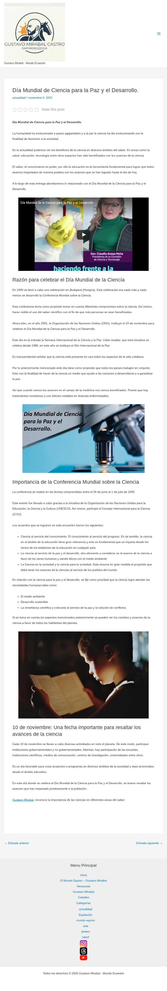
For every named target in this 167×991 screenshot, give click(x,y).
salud (85, 937)
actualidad (19, 97)
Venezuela (83, 886)
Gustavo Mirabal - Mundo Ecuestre (24, 63)
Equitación (85, 914)
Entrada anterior (16, 843)
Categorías (83, 903)
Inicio (83, 875)
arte (85, 926)
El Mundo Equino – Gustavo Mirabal (83, 880)
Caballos (83, 897)
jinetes (85, 931)
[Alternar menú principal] (159, 34)
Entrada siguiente (149, 843)
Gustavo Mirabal (23, 799)
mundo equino (85, 920)
